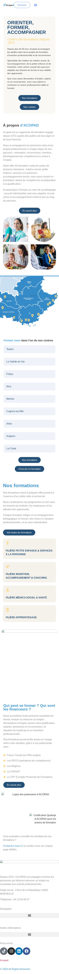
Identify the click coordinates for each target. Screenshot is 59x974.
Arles (9, 423)
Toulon (10, 349)
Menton (10, 399)
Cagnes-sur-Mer (15, 411)
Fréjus (9, 374)
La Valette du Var (15, 361)
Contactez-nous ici (13, 846)
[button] (35, 5)
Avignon (10, 436)
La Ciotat (11, 448)
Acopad (4, 960)
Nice (8, 386)
